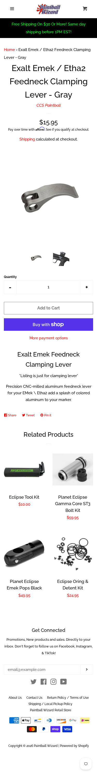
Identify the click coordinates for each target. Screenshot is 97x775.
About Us (15, 698)
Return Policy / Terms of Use (68, 698)
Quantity (10, 277)
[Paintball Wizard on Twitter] (34, 683)
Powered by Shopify (74, 746)
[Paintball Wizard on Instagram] (53, 683)
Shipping (27, 139)
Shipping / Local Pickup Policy (50, 704)
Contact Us (34, 698)
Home (9, 49)
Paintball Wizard (46, 746)
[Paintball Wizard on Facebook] (43, 683)
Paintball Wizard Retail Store (50, 710)
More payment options (48, 338)
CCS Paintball (48, 105)
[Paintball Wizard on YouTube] (63, 683)
